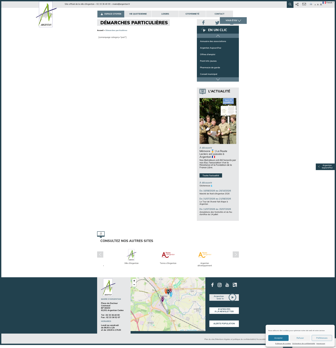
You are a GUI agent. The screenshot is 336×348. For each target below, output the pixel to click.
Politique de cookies (283, 343)
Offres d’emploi (207, 54)
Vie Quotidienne (138, 14)
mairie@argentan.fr (121, 4)
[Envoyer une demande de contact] (304, 4)
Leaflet (182, 330)
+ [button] (134, 280)
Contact (219, 14)
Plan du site (209, 339)
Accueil (100, 30)
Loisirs (165, 14)
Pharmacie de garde (210, 67)
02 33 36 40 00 (103, 4)
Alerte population (224, 323)
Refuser (300, 338)
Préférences (321, 338)
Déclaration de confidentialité (303, 343)
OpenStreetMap (192, 330)
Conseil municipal (208, 74)
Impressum (320, 343)
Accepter (278, 338)
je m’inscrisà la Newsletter (224, 310)
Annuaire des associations (213, 41)
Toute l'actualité (210, 175)
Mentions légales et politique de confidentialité (235, 339)
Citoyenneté (192, 14)
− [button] (134, 284)
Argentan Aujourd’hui (210, 47)
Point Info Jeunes (208, 61)
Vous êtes (231, 20)
